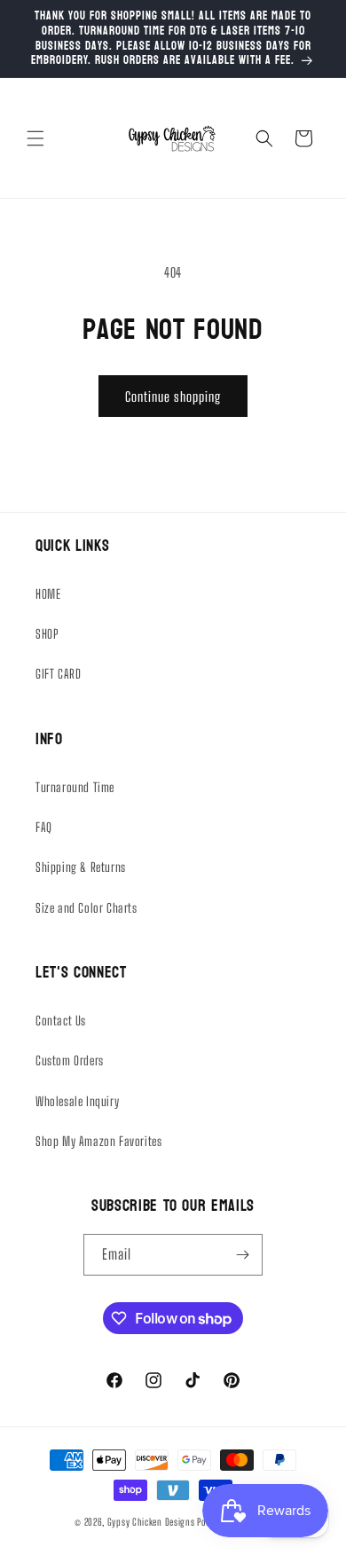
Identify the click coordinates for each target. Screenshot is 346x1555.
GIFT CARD (58, 673)
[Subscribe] (242, 1255)
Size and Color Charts (86, 907)
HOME (47, 593)
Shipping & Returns (80, 867)
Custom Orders (69, 1060)
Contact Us (60, 1020)
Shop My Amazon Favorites (98, 1141)
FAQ (43, 827)
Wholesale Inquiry (77, 1101)
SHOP (47, 633)
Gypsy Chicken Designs (151, 1522)
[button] (35, 138)
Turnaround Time (74, 787)
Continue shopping (173, 396)
